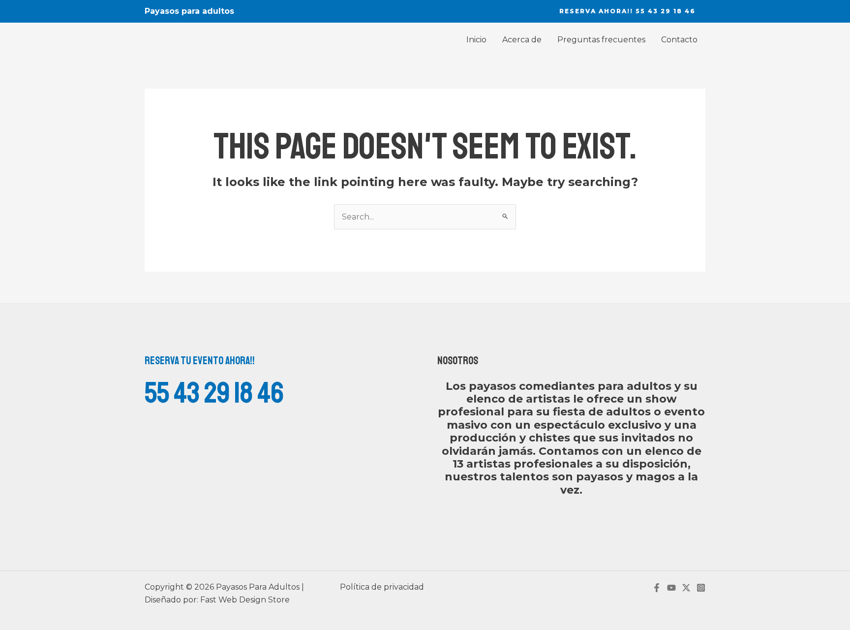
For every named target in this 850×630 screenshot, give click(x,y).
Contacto (679, 39)
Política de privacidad (382, 587)
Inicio (476, 39)
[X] (686, 587)
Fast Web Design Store (245, 599)
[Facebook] (656, 587)
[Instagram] (701, 587)
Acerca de (522, 39)
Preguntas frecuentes (601, 39)
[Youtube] (671, 587)
